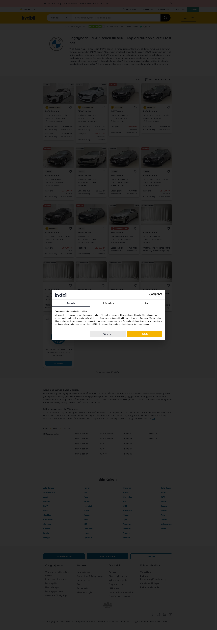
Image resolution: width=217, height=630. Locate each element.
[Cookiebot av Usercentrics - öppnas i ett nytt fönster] (151, 295)
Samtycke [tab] (71, 303)
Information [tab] (108, 303)
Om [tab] (146, 303)
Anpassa (107, 334)
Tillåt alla (144, 334)
